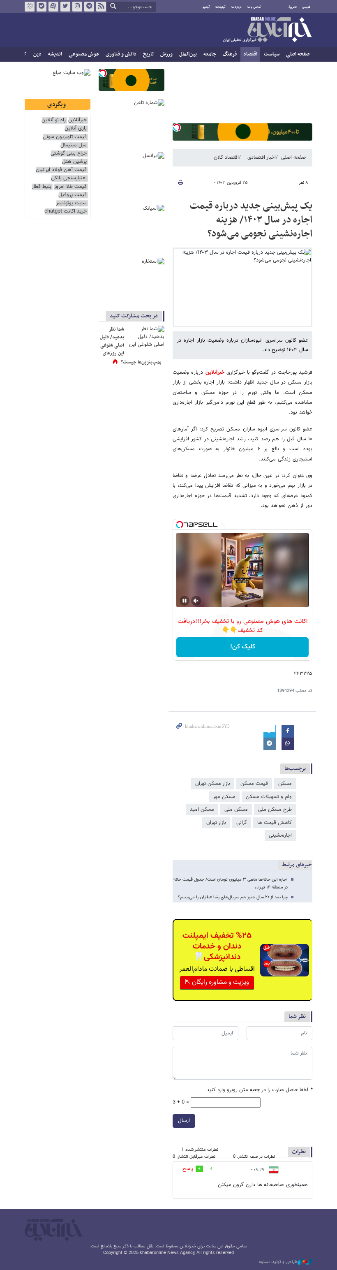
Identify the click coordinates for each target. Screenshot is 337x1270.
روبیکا (30, 7)
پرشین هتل (74, 162)
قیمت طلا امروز (70, 187)
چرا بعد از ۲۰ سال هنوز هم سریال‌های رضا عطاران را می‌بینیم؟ (233, 897)
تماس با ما (254, 7)
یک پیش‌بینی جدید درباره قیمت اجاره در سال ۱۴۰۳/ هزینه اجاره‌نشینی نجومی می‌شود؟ (251, 220)
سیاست (271, 54)
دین (37, 54)
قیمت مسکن (254, 784)
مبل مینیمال (73, 145)
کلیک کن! (242, 647)
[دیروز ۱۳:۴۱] (145, 338)
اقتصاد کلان (226, 157)
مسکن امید (202, 809)
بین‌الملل (188, 54)
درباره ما (236, 7)
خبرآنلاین (267, 30)
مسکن (285, 784)
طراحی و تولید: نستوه (278, 1262)
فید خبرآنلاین (101, 7)
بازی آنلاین (76, 128)
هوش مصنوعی (84, 54)
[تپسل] (177, 127)
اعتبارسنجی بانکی (69, 178)
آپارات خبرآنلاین (53, 7)
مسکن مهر (224, 797)
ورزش (166, 54)
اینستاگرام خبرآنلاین (77, 7)
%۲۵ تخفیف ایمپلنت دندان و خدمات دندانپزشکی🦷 (217, 946)
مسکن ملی (236, 809)
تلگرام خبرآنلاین (89, 7)
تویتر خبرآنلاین (65, 7)
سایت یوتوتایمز (71, 203)
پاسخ (187, 1169)
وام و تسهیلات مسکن (269, 797)
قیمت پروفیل (72, 195)
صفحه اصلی (297, 54)
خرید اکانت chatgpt (65, 211)
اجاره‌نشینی (280, 835)
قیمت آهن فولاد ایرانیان (61, 170)
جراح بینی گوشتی (69, 153)
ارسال (184, 1121)
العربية (293, 7)
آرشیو (206, 7)
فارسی (306, 7)
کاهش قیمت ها (274, 823)
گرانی (241, 823)
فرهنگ (230, 54)
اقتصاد (250, 54)
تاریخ (148, 54)
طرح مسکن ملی (275, 809)
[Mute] (196, 601)
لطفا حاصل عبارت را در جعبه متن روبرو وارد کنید (259, 1090)
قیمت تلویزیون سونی (65, 137)
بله (41, 7)
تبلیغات (220, 7)
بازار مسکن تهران (212, 784)
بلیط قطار (41, 187)
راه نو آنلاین (54, 120)
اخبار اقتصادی (261, 157)
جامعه (209, 54)
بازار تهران (216, 823)
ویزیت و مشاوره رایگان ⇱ (217, 982)
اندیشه (55, 54)
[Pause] (184, 601)
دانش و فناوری (121, 54)
